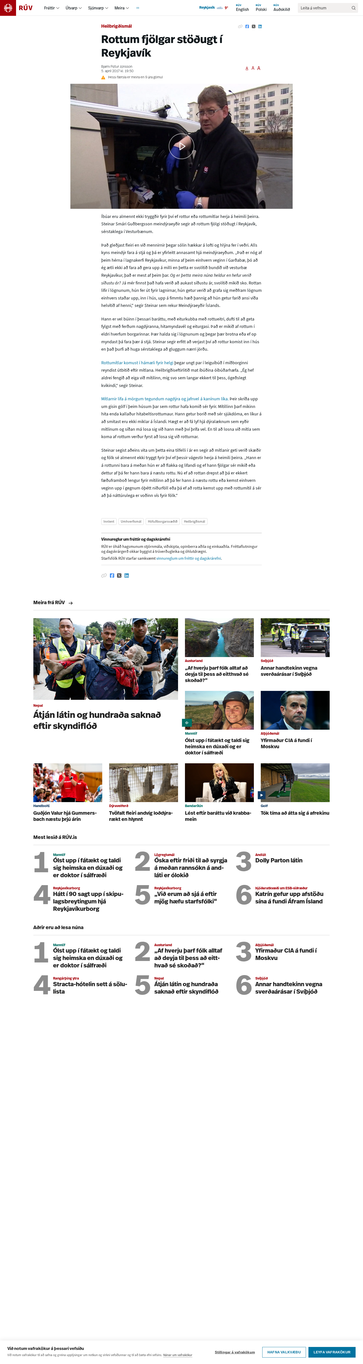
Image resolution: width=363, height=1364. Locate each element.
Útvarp (71, 8)
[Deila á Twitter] (253, 27)
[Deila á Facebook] (247, 27)
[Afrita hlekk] (240, 27)
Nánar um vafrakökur (177, 1355)
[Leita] (353, 7)
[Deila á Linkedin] (260, 27)
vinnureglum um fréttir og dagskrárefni (188, 558)
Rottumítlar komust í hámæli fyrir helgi (137, 363)
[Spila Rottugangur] (181, 146)
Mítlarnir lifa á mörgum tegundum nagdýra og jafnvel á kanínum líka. (165, 399)
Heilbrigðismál (116, 26)
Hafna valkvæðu (284, 1352)
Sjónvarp (96, 8)
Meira (119, 8)
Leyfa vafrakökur (332, 1352)
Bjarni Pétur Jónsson (116, 67)
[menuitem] (58, 8)
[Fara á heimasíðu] (20, 8)
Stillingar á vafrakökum (235, 1352)
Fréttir (49, 8)
